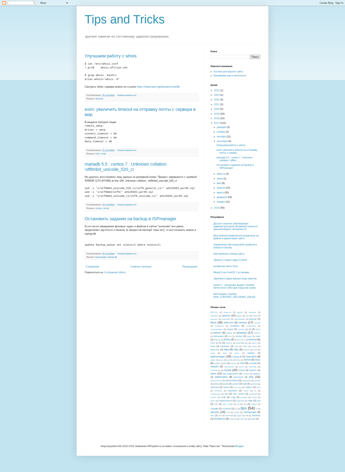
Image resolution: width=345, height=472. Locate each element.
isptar (212, 360)
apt (247, 316)
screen (213, 397)
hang (212, 346)
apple (239, 316)
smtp (103, 153)
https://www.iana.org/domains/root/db (158, 86)
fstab (212, 343)
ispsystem (251, 356)
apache (226, 315)
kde (238, 360)
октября (222, 136)
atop (255, 316)
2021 (217, 104)
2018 (217, 118)
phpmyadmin (231, 380)
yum (253, 419)
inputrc (246, 350)
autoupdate (239, 319)
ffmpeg (217, 340)
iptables (251, 353)
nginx (213, 373)
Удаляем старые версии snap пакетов (235, 278)
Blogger (239, 446)
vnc (212, 415)
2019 (217, 113)
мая (219, 183)
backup (253, 319)
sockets (243, 397)
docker (239, 336)
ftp (220, 343)
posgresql (246, 380)
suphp (254, 404)
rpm (226, 394)
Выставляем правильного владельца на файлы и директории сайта (236, 237)
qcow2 (235, 384)
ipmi (225, 353)
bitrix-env (229, 322)
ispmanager (100, 257)
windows (256, 415)
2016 (217, 207)
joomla (230, 360)
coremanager (216, 329)
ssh (216, 404)
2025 (217, 90)
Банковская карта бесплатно (229, 75)
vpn (220, 415)
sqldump (240, 401)
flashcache (240, 340)
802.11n (214, 312)
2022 (217, 99)
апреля (221, 187)
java (221, 360)
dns (230, 336)
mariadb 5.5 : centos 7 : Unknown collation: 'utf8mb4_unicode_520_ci (126, 167)
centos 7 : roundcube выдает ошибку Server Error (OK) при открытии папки (234, 286)
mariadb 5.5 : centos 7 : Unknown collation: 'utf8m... (234, 159)
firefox (227, 339)
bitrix (213, 322)
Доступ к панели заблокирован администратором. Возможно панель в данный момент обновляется (235, 226)
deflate (229, 333)
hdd (236, 346)
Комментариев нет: (127, 95)
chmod (257, 323)
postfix (257, 380)
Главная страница (141, 266)
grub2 (254, 343)
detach (257, 333)
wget (239, 415)
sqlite (250, 400)
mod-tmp (253, 367)
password (238, 377)
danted (241, 329)
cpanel (230, 329)
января (221, 201)
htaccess (214, 349)
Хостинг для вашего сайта (228, 71)
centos (98, 208)
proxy (216, 384)
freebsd (253, 339)
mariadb (253, 363)
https (236, 349)
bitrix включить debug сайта (228, 253)
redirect (248, 387)
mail (242, 363)
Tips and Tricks (125, 19)
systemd (226, 408)
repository (232, 390)
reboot (226, 387)
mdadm (214, 366)
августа (221, 173)
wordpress (219, 418)
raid (244, 384)
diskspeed (219, 336)
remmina (218, 391)
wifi (246, 415)
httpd (226, 349)
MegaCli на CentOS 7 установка (231, 272)
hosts (254, 346)
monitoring (215, 370)
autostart (226, 319)
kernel (247, 359)
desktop (99, 98)
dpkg (249, 336)
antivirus (214, 316)
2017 (217, 123)
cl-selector (219, 326)
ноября (221, 131)
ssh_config (228, 404)
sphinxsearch (225, 400)
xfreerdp (244, 419)
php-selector (216, 380)
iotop (212, 353)
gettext (229, 343)
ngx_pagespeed (230, 373)
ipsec (237, 353)
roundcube (215, 394)
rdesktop (214, 387)
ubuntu (214, 412)
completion (251, 326)
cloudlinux (235, 326)
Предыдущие (189, 266)
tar (236, 409)
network (253, 370)
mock (241, 367)
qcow (225, 384)
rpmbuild (253, 394)
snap (233, 397)
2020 (217, 109)
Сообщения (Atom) (115, 272)
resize (246, 391)
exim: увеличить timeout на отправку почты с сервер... (236, 151)
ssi (238, 404)
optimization (221, 377)
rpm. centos (239, 394)
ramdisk (253, 384)
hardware (224, 346)
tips (244, 408)
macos (233, 363)
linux (257, 359)
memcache (229, 367)
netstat (241, 370)
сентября (222, 141)
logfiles (217, 363)
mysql (106, 208)
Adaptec (252, 312)
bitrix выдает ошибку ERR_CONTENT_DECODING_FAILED (234, 295)
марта (220, 192)
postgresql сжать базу (225, 266)
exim (97, 153)
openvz (256, 373)
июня (220, 178)
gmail (238, 343)
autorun (214, 319)
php (251, 376)
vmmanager (250, 412)
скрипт (240, 312)
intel (255, 350)
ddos (258, 329)
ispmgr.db (112, 257)
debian (217, 332)
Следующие (92, 266)
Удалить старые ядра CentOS (230, 260)
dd (250, 329)
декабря (222, 127)
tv (256, 409)
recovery (237, 387)
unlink (236, 412)
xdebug (232, 419)
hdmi (245, 346)
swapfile (214, 408)
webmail (229, 415)
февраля (222, 197)
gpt (246, 343)
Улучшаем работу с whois (111, 55)
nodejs (246, 374)
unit (228, 412)
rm (255, 391)
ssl (245, 404)
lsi (225, 363)
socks (254, 397)
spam (212, 401)
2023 (217, 95)
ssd (258, 400)
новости (227, 312)
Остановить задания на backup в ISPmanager (130, 218)
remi (258, 387)
